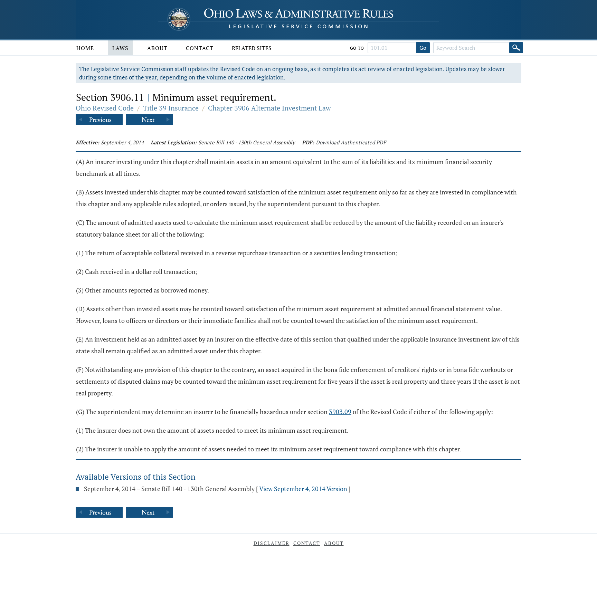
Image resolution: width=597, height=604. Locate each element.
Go (422, 47)
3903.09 (340, 412)
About (157, 48)
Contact (200, 48)
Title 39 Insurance (171, 108)
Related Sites (252, 48)
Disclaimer (272, 543)
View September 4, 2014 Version (303, 489)
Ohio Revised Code (105, 108)
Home (85, 48)
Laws (120, 48)
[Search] (516, 47)
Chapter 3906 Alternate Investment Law (269, 108)
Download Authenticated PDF (351, 142)
